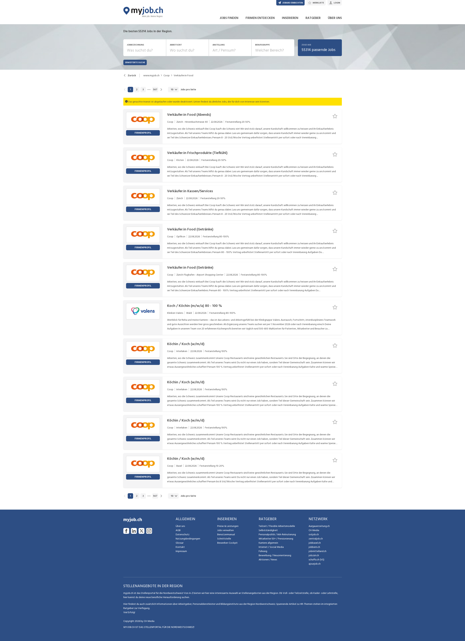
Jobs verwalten (225, 530)
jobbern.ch (314, 547)
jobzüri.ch (314, 555)
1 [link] (130, 90)
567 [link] (155, 90)
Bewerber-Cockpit (227, 543)
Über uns (180, 526)
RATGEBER (313, 18)
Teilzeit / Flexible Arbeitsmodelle (277, 526)
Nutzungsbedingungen (188, 539)
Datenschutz (182, 534)
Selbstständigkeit (268, 530)
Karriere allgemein (268, 543)
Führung (263, 551)
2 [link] (136, 90)
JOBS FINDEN (229, 18)
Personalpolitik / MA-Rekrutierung (277, 534)
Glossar (179, 543)
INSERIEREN (290, 18)
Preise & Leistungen (227, 526)
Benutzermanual (226, 534)
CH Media (314, 530)
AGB (178, 530)
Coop (166, 75)
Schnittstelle (224, 539)
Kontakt (180, 547)
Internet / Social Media (271, 547)
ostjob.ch (314, 534)
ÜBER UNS (335, 18)
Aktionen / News (268, 559)
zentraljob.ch (316, 539)
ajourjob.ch (315, 564)
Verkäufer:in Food (183, 75)
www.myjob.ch (151, 75)
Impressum (181, 551)
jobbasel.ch (315, 543)
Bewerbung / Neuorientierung (275, 555)
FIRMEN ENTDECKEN (260, 18)
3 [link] (143, 90)
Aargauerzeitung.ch (319, 526)
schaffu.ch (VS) (316, 559)
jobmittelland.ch (317, 551)
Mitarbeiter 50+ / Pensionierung (276, 539)
